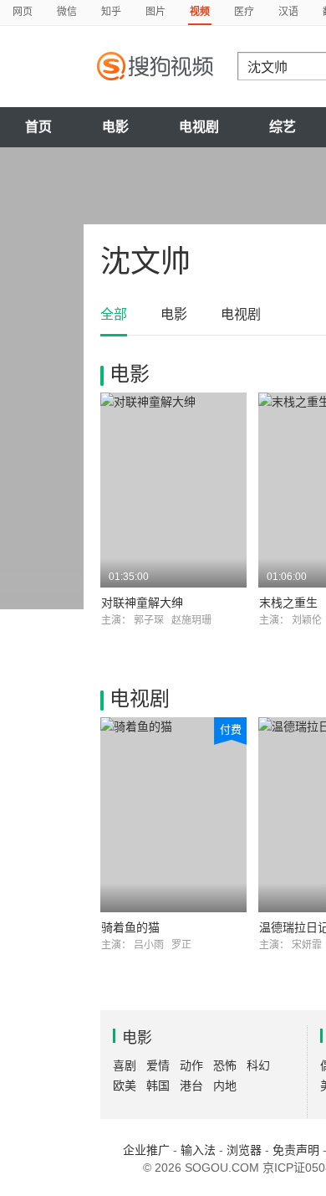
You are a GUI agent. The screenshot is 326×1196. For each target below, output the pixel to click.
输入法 (198, 1150)
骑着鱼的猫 (130, 927)
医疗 (244, 12)
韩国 (158, 1085)
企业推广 (146, 1150)
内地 (225, 1085)
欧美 (124, 1085)
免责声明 (296, 1150)
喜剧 (124, 1065)
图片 (155, 12)
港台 (191, 1085)
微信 (67, 12)
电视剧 (199, 127)
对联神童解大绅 (142, 602)
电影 (115, 127)
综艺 (282, 127)
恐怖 (225, 1065)
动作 (191, 1065)
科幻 (258, 1065)
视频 (200, 12)
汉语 (288, 12)
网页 (23, 12)
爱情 (158, 1065)
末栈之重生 (288, 602)
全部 (113, 314)
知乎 (111, 12)
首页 (38, 127)
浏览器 (244, 1150)
